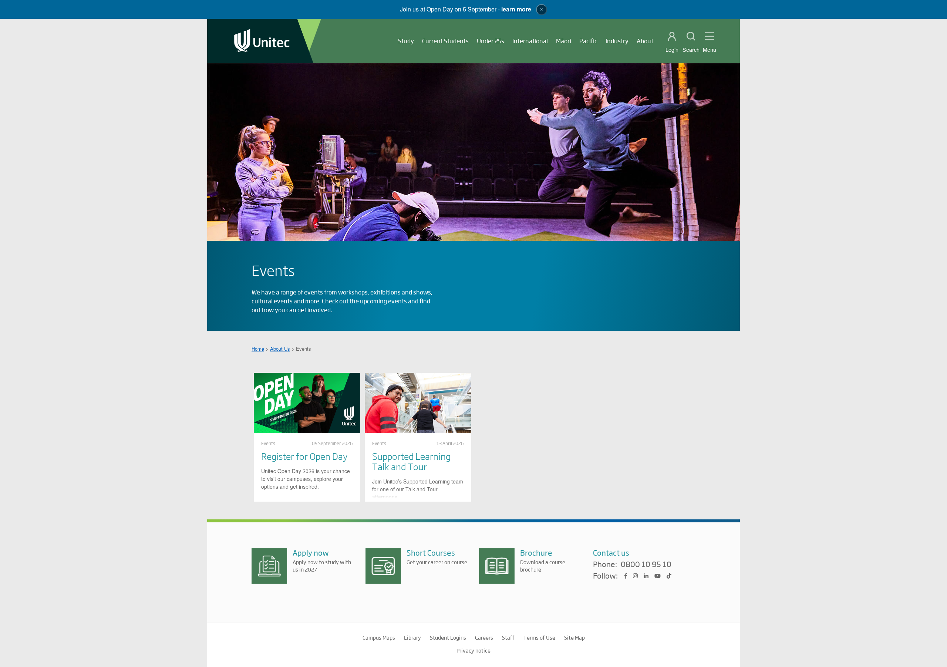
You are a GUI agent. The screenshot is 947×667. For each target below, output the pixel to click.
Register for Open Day (304, 455)
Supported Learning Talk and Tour (411, 461)
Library (412, 637)
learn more (516, 9)
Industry (617, 41)
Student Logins (448, 637)
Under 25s (490, 41)
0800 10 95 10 (646, 564)
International (530, 41)
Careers (484, 637)
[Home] (262, 41)
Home (258, 348)
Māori (563, 41)
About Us (280, 348)
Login (671, 49)
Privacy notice (473, 650)
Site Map (574, 637)
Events (268, 443)
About (645, 41)
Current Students (445, 41)
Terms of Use (539, 637)
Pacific (588, 41)
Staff (508, 637)
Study (406, 41)
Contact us (611, 552)
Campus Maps (379, 637)
